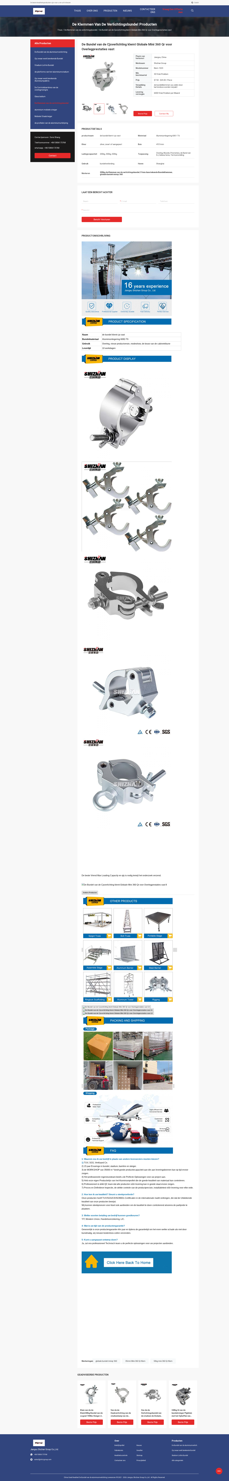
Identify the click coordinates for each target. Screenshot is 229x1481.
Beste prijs (142, 114)
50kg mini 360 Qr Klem (163, 1361)
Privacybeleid (141, 1460)
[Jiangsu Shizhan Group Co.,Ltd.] (39, 11)
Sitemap (139, 1455)
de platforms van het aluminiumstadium (52, 72)
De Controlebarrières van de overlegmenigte (46, 88)
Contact (52, 155)
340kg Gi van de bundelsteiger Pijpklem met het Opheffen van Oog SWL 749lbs (182, 1413)
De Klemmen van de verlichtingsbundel (80, 30)
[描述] (192, 10)
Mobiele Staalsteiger (43, 116)
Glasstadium (40, 96)
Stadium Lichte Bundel (44, 65)
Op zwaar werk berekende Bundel (49, 59)
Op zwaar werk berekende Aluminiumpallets (46, 79)
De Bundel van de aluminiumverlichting (51, 52)
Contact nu (164, 114)
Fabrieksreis (118, 1450)
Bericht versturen (102, 219)
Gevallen (139, 1450)
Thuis (59, 30)
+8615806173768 (58, 143)
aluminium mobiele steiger (46, 110)
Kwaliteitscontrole (120, 1455)
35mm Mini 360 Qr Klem (135, 1361)
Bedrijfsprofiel (119, 1445)
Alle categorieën (177, 1460)
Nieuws (139, 1445)
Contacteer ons (119, 1460)
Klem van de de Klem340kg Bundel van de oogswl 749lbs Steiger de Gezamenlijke (91, 1413)
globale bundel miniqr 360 (106, 1361)
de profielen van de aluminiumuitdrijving (51, 123)
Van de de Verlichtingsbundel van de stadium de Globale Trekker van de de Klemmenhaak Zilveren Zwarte (151, 1413)
